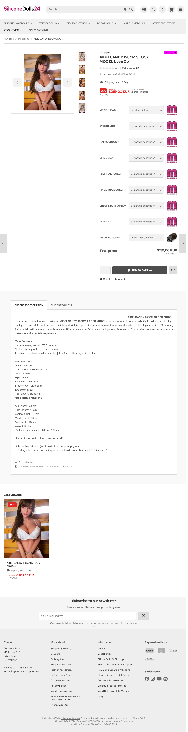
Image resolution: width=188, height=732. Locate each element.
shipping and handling (70, 718)
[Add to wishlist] (173, 270)
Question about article (115, 279)
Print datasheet (26, 462)
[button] (82, 69)
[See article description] (172, 130)
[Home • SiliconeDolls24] (22, 13)
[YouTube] (159, 679)
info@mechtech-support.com (25, 671)
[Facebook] (147, 679)
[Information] (125, 9)
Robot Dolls (105, 23)
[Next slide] (82, 107)
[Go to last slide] (82, 57)
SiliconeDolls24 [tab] (61, 305)
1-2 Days (125, 82)
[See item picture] (172, 114)
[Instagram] (153, 679)
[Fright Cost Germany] (172, 242)
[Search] (131, 9)
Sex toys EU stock (163, 23)
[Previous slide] (10, 540)
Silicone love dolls (16, 23)
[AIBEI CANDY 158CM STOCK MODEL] (26, 528)
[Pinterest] (165, 679)
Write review (128, 68)
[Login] (153, 9)
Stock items (11, 29)
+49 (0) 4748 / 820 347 (21, 667)
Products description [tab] (29, 305)
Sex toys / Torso (77, 23)
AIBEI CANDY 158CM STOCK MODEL (23, 564)
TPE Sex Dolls (48, 23)
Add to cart (140, 270)
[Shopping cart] (171, 9)
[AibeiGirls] (170, 53)
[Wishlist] (162, 9)
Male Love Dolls (134, 23)
